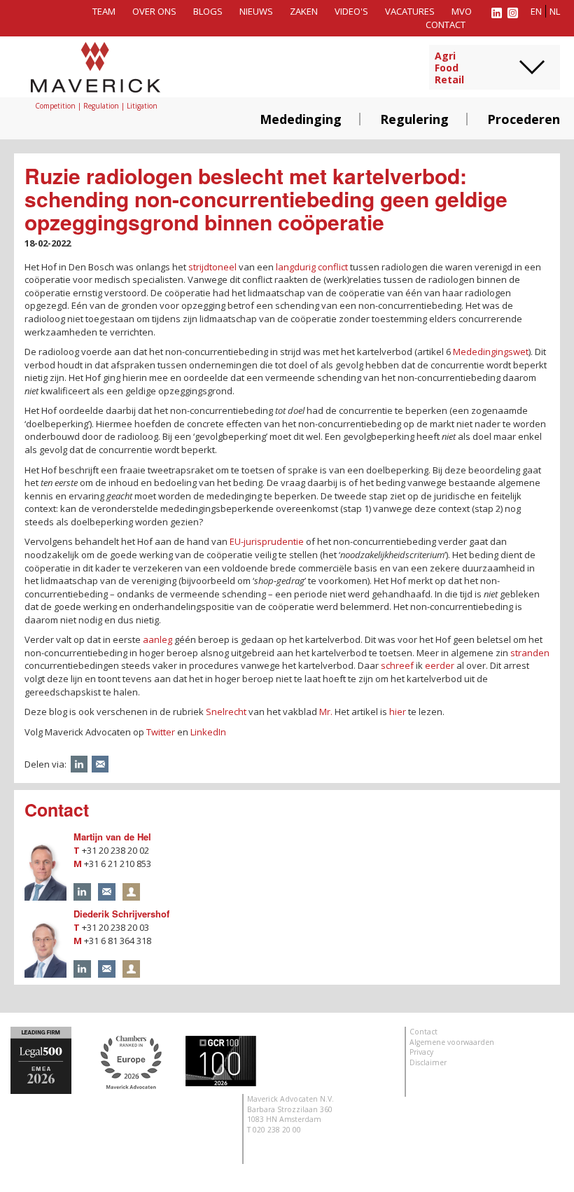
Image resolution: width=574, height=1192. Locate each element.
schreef (397, 665)
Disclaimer (428, 1062)
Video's (351, 11)
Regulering (414, 119)
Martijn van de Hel (112, 836)
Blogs (208, 11)
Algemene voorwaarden (452, 1042)
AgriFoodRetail (449, 67)
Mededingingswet (490, 351)
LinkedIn (208, 732)
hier (397, 711)
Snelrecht (226, 711)
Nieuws (256, 11)
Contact (445, 24)
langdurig (296, 267)
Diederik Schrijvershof (121, 913)
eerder (439, 665)
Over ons (154, 11)
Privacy (421, 1052)
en (536, 11)
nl (555, 11)
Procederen (523, 119)
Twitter (160, 732)
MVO (461, 11)
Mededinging (301, 119)
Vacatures (410, 11)
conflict (333, 267)
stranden (530, 652)
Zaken (304, 11)
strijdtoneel (212, 267)
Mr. (325, 711)
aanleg (157, 639)
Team (103, 11)
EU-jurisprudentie (267, 541)
